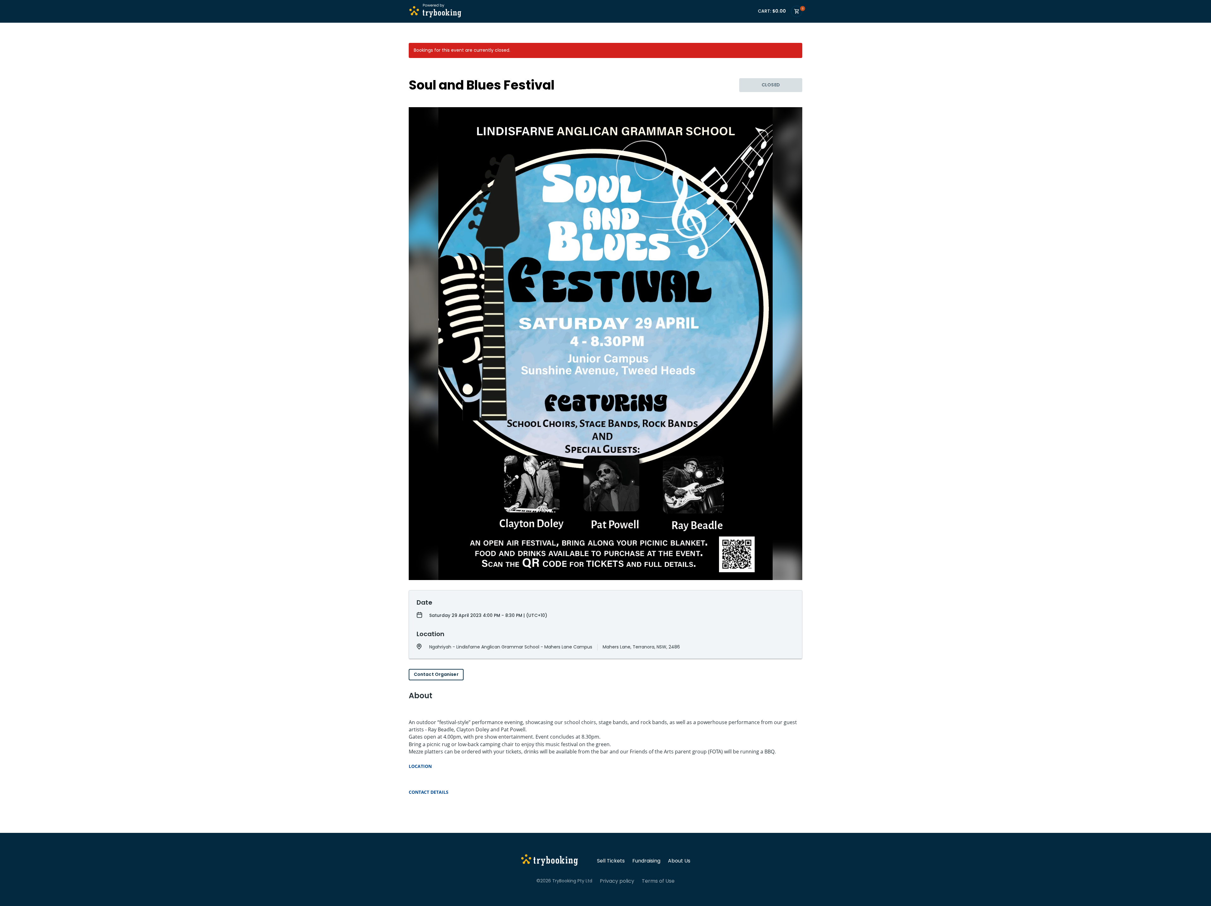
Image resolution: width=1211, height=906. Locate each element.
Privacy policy (617, 881)
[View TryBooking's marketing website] (549, 861)
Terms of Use (658, 881)
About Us (679, 860)
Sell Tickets (611, 860)
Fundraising (646, 860)
